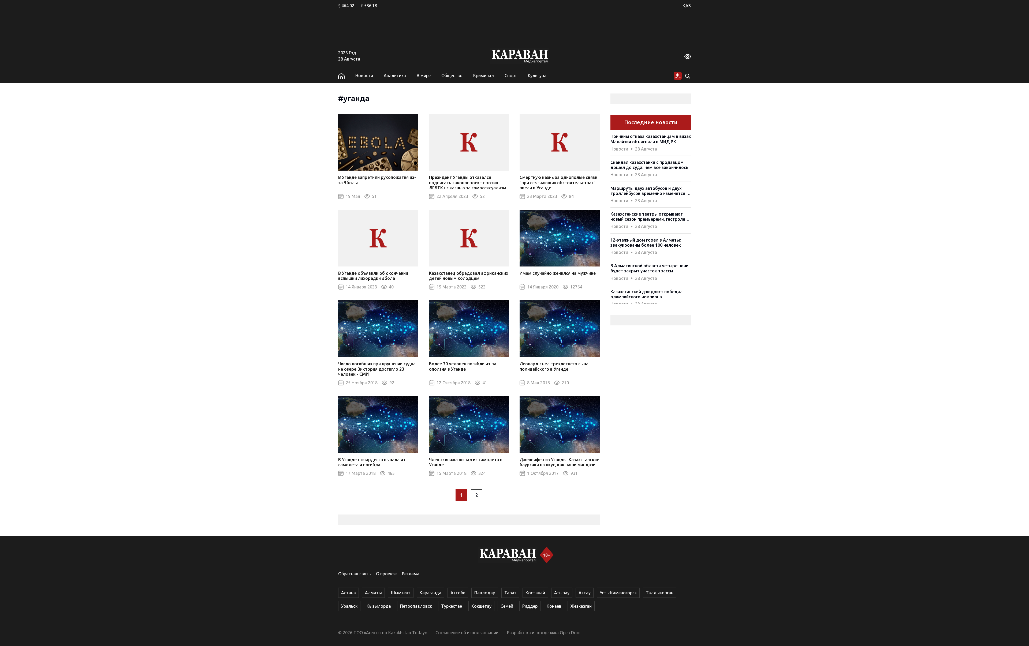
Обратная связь (354, 573)
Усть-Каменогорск (618, 592)
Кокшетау (481, 606)
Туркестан (451, 606)
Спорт (511, 75)
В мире (424, 75)
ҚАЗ (687, 5)
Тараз (510, 592)
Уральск (349, 606)
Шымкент (401, 592)
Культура (537, 75)
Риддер (530, 606)
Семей (507, 606)
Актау (585, 592)
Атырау (561, 592)
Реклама (410, 573)
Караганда (430, 592)
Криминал (483, 75)
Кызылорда (379, 606)
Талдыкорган (659, 592)
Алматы (373, 592)
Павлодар (484, 592)
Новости (364, 75)
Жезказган (581, 606)
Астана (348, 592)
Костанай (535, 592)
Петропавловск (416, 606)
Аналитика (395, 75)
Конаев (554, 606)
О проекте (386, 573)
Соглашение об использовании (466, 632)
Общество (452, 75)
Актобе (457, 592)
